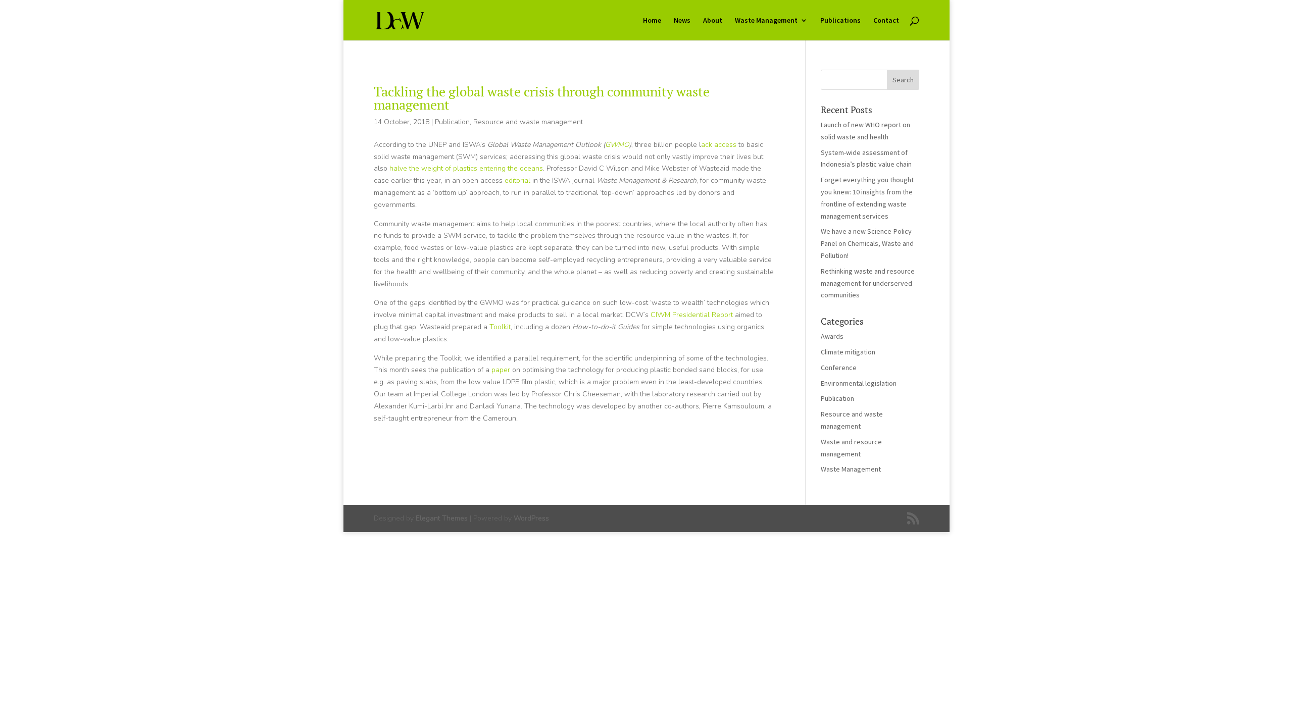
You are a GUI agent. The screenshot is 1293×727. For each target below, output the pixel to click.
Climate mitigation (848, 351)
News (682, 21)
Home (652, 21)
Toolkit (500, 327)
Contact (886, 21)
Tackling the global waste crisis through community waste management (542, 98)
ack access (718, 144)
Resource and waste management (528, 122)
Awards (832, 336)
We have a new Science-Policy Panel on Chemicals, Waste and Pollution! (867, 243)
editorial (517, 180)
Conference (839, 367)
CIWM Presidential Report (692, 315)
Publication (452, 122)
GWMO (617, 144)
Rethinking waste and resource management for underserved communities (868, 283)
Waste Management (766, 21)
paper (500, 370)
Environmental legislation (859, 383)
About (712, 21)
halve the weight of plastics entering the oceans (466, 168)
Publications (840, 21)
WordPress (531, 518)
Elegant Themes (442, 518)
